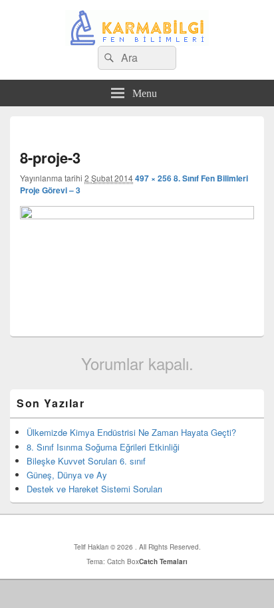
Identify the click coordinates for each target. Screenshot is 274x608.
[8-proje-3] (137, 215)
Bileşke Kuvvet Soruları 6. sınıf (86, 461)
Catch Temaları (163, 561)
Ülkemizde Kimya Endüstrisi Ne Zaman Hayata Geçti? (131, 432)
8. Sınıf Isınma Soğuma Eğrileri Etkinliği (103, 447)
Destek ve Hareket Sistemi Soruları (94, 488)
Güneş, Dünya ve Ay (67, 474)
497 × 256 (153, 178)
